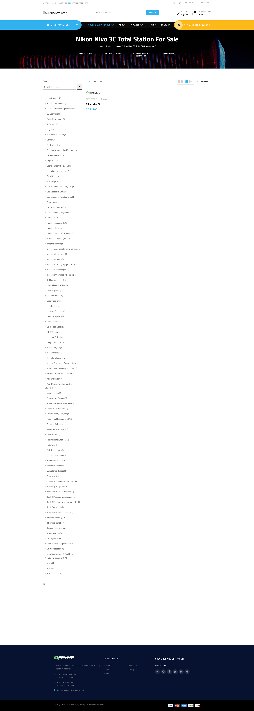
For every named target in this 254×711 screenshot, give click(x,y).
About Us (107, 666)
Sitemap (131, 670)
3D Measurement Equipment (141, 55)
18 (95, 81)
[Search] (79, 87)
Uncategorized (86, 54)
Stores (106, 674)
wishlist (177, 3)
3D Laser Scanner (113, 54)
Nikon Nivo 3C (93, 104)
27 (101, 81)
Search (46, 81)
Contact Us (108, 670)
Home (100, 46)
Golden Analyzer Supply (78, 704)
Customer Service (135, 666)
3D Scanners (168, 54)
